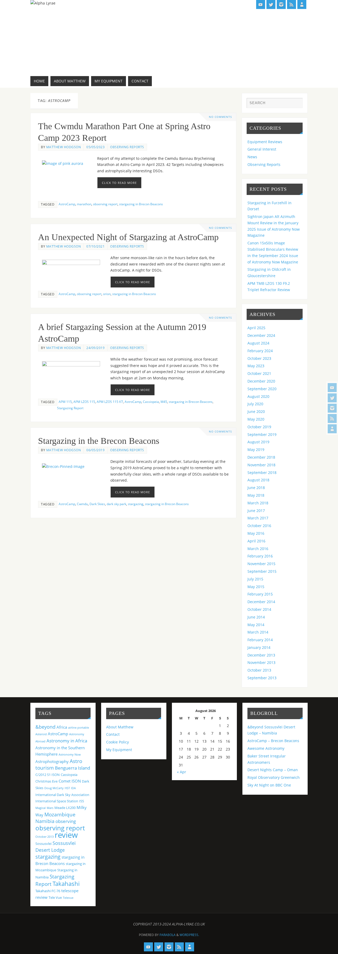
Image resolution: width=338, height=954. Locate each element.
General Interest (261, 149)
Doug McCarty (54, 788)
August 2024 (258, 343)
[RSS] (332, 418)
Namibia (44, 821)
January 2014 (258, 647)
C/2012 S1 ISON (47, 774)
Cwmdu (82, 504)
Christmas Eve (46, 781)
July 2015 (255, 578)
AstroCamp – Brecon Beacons (273, 740)
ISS (81, 801)
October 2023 (259, 358)
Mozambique (60, 814)
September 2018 (261, 472)
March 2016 (257, 548)
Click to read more (119, 183)
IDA (73, 788)
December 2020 (261, 381)
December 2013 (261, 655)
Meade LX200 (65, 807)
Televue (68, 898)
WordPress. (189, 935)
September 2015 (261, 571)
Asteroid (41, 734)
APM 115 (65, 401)
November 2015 (261, 563)
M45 (164, 401)
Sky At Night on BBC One (269, 785)
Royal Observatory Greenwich (273, 777)
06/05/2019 (95, 450)
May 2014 (255, 624)
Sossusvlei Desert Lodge (55, 846)
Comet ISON (70, 781)
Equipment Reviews (264, 141)
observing (65, 821)
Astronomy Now (70, 754)
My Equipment (119, 749)
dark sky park (116, 504)
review (66, 835)
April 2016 (256, 540)
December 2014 (261, 601)
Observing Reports (127, 147)
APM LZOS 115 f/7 (110, 401)
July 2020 (255, 403)
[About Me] (332, 428)
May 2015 (255, 586)
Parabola (167, 935)
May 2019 (255, 449)
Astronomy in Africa (66, 741)
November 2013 (261, 662)
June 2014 (256, 617)
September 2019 (261, 434)
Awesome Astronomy (265, 748)
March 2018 (257, 502)
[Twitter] (332, 397)
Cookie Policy (117, 741)
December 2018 (261, 457)
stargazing (135, 504)
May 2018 (255, 495)
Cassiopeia (151, 401)
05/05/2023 (95, 147)
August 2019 (258, 441)
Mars (50, 808)
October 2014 (259, 609)
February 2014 (260, 639)
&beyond (45, 727)
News (252, 156)
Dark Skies (97, 504)
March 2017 (257, 517)
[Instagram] (332, 408)
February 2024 (260, 350)
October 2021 (259, 373)
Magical (40, 808)
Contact (113, 734)
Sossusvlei (43, 843)
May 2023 (255, 365)
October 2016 (259, 525)
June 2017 (256, 510)
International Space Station (56, 801)
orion (107, 294)
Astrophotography (52, 761)
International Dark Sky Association (62, 794)
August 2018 (258, 479)
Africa (62, 727)
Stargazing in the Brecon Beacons (98, 441)
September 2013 (261, 677)
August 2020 (258, 396)
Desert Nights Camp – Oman (272, 769)
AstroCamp (67, 204)
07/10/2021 (95, 246)
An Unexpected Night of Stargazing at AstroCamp (128, 237)
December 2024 (261, 335)
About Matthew (119, 726)
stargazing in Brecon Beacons (141, 204)
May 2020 (255, 419)
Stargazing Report (70, 408)
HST (67, 788)
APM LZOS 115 (84, 401)
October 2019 (259, 426)
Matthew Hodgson (63, 147)
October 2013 (259, 670)
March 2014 (257, 632)
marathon (84, 204)
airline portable (78, 727)
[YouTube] (332, 387)
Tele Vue (55, 897)
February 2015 (260, 594)
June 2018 (256, 487)
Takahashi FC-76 (47, 890)
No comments (220, 117)
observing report (105, 204)
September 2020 (261, 388)
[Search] (296, 104)
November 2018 (261, 464)
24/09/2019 (95, 348)
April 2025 (256, 327)
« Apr (181, 771)
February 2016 (260, 556)
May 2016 (255, 533)
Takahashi (66, 883)
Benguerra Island (72, 768)
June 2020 (256, 411)
